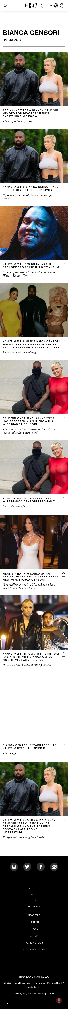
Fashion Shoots (34, 942)
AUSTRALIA (34, 888)
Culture (34, 936)
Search (4, 5)
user (62, 5)
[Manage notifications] (59, 1000)
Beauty (34, 929)
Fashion (34, 922)
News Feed (34, 915)
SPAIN (34, 894)
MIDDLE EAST (34, 906)
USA (34, 900)
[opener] (7, 1002)
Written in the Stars (34, 949)
